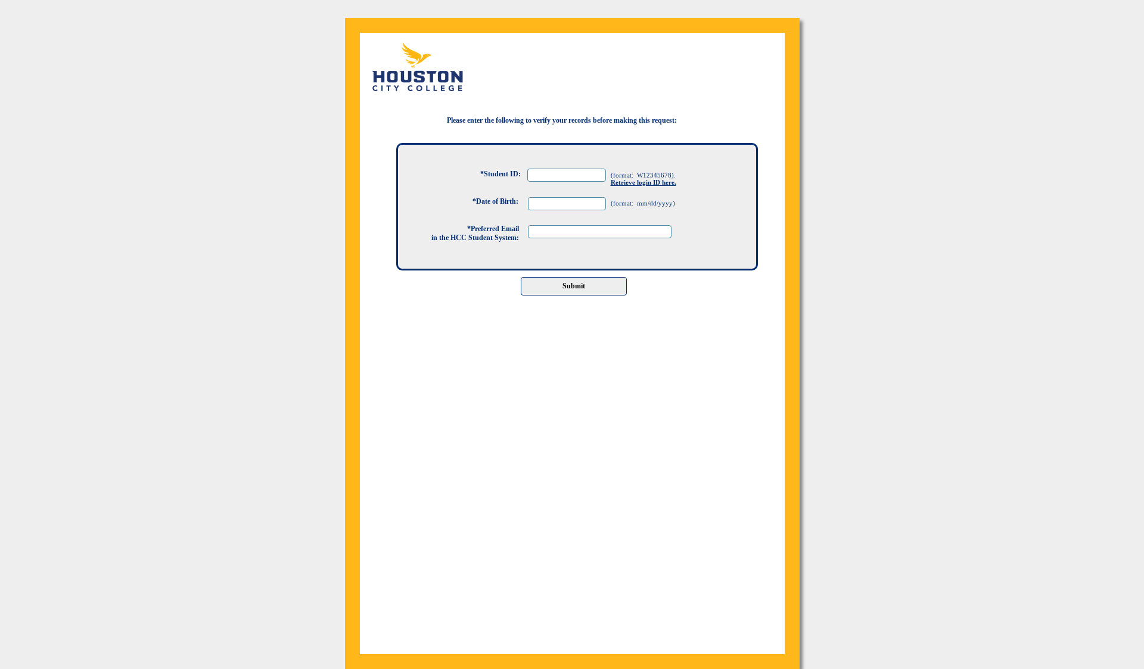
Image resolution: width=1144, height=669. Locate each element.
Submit (573, 286)
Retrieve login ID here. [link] (643, 182)
